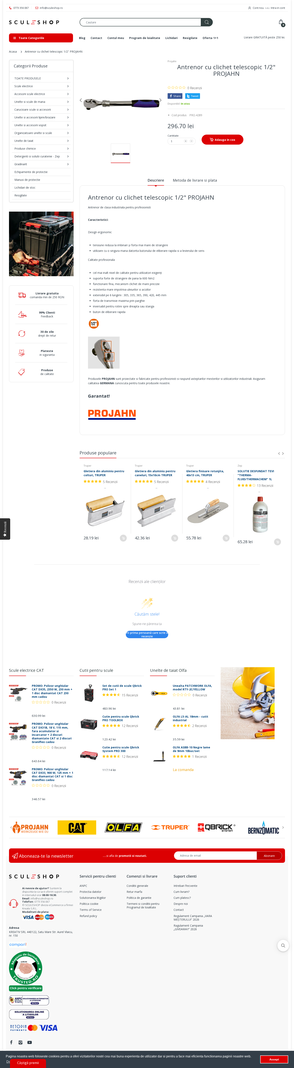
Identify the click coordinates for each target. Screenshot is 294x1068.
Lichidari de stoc (24, 187)
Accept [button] (274, 1059)
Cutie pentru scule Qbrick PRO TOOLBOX (120, 718)
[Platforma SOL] (29, 1014)
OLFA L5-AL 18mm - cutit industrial (190, 718)
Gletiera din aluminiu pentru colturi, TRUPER (104, 473)
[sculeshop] (41, 22)
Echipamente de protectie (31, 172)
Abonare (269, 856)
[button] (283, 945)
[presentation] (279, 453)
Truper (87, 465)
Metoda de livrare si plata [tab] (195, 180)
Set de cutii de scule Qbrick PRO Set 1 (122, 687)
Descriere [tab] (156, 180)
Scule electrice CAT (26, 670)
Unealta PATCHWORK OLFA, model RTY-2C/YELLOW (192, 687)
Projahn (172, 61)
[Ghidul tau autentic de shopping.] (18, 944)
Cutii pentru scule (96, 670)
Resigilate (20, 195)
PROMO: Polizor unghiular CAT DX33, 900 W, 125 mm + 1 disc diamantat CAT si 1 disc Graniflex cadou (52, 774)
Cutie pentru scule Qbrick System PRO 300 (120, 749)
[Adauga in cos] (123, 538)
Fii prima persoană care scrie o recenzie (147, 634)
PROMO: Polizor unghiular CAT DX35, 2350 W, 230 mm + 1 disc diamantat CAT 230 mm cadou (52, 691)
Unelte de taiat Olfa (168, 670)
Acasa (13, 51)
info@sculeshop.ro (42, 898)
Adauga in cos (225, 140)
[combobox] (146, 22)
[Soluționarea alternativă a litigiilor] (29, 1000)
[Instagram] (20, 1042)
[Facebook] (11, 1042)
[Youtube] (29, 1042)
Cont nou (258, 8)
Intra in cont (278, 8)
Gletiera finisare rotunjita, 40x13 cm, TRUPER (205, 473)
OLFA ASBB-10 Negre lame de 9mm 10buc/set (191, 749)
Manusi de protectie (27, 180)
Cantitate (173, 135)
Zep (240, 465)
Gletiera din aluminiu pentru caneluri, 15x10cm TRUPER (155, 473)
